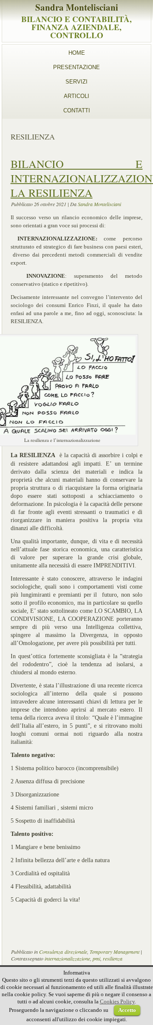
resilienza (112, 958)
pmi (96, 958)
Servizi (76, 81)
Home (76, 53)
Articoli (76, 96)
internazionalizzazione (67, 958)
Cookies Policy (117, 1001)
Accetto (127, 1010)
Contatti (76, 110)
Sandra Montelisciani (76, 7)
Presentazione (76, 67)
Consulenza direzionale (63, 951)
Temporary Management (114, 951)
